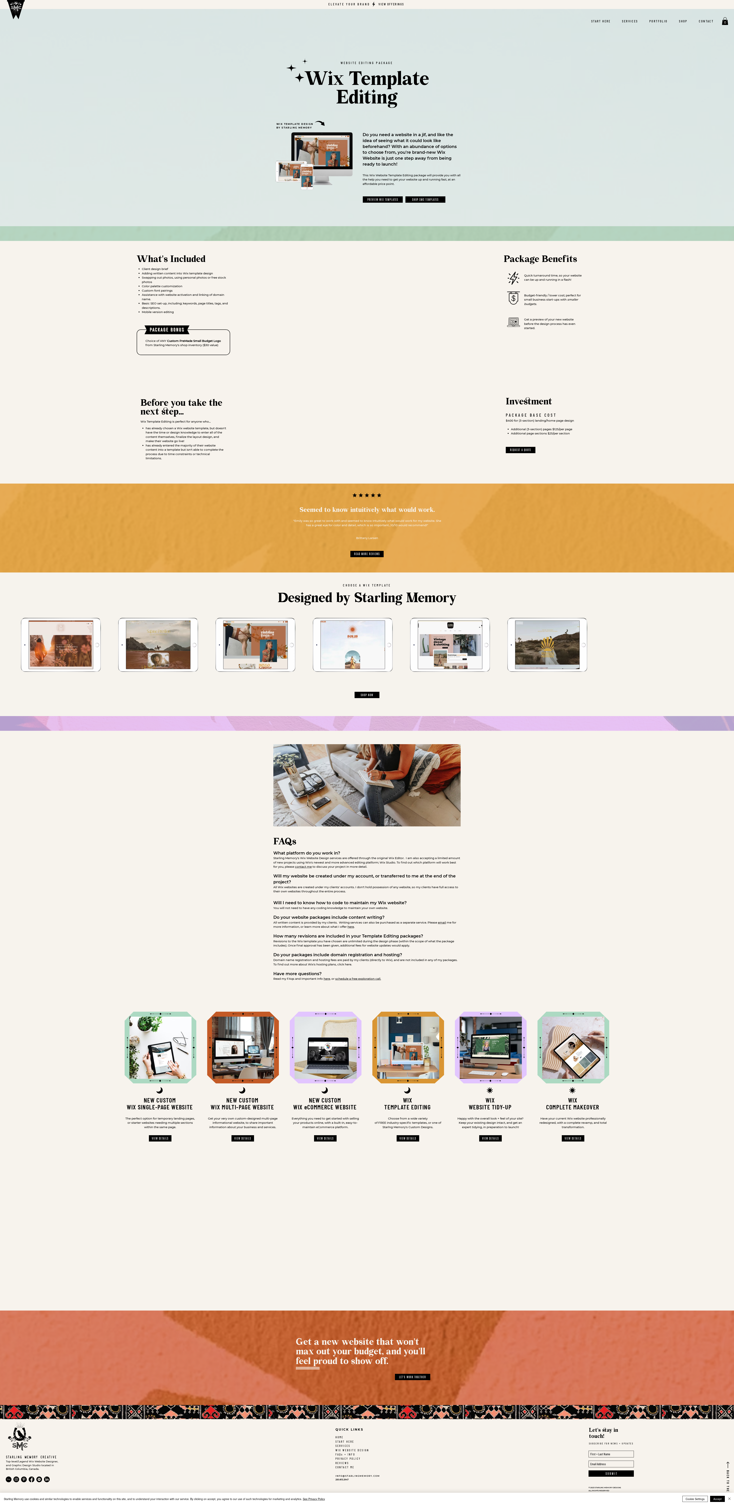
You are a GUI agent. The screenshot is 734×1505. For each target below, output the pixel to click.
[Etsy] (8, 1479)
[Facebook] (31, 1479)
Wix (32, 1461)
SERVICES (343, 1445)
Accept (717, 1499)
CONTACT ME (345, 1467)
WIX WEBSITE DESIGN (352, 1450)
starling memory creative (31, 1457)
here (351, 927)
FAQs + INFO (345, 1454)
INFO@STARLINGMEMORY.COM (357, 1476)
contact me (303, 866)
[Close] (729, 1499)
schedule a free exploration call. (358, 979)
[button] (725, 21)
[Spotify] (39, 1479)
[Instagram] (16, 1479)
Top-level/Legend (17, 1461)
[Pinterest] (24, 1479)
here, (327, 979)
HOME (339, 1437)
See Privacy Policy (314, 1499)
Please (437, 922)
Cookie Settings (695, 1499)
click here (344, 964)
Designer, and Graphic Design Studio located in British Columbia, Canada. (32, 1465)
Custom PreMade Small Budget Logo (194, 341)
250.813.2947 (342, 1479)
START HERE (344, 1441)
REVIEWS (342, 1463)
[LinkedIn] (47, 1479)
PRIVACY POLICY (348, 1458)
